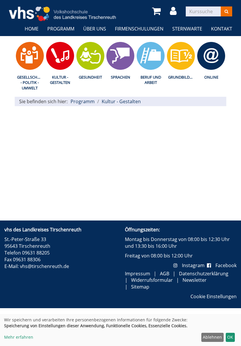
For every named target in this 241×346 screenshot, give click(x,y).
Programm (60, 29)
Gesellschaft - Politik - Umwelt (30, 82)
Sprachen (120, 77)
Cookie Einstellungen (213, 296)
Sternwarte (187, 29)
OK (230, 337)
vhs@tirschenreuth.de (44, 266)
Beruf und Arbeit (150, 79)
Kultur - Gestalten (60, 79)
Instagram (194, 265)
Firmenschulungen (139, 29)
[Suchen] (226, 11)
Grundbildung (182, 77)
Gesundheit (90, 77)
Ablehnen (212, 337)
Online (211, 77)
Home (32, 29)
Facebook (226, 265)
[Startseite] (62, 10)
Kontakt (221, 29)
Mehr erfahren (18, 337)
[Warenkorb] (157, 11)
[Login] (174, 11)
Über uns (94, 29)
